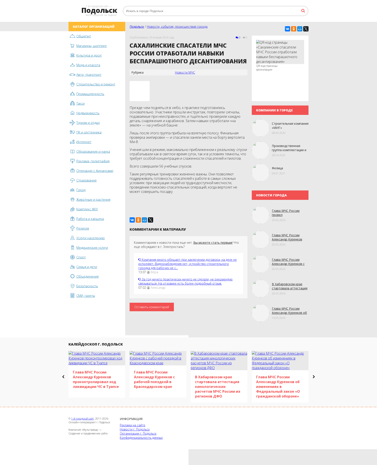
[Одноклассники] (293, 28)
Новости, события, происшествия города (177, 26)
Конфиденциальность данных (141, 438)
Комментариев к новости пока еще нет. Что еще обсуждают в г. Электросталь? (186, 244)
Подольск (137, 26)
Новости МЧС (185, 72)
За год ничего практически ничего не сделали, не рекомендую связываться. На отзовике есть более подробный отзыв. (185, 281)
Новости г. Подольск (135, 429)
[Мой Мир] (299, 28)
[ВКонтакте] (287, 28)
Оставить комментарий (151, 307)
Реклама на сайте (132, 425)
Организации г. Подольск (138, 433)
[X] (305, 28)
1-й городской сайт (82, 418)
